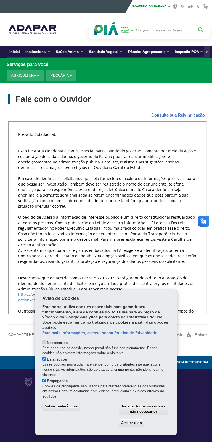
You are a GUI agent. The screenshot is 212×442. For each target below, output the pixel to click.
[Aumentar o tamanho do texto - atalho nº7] (190, 6)
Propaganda (57, 381)
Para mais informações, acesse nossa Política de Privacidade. (100, 333)
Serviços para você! (28, 64)
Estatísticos (57, 359)
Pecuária (60, 75)
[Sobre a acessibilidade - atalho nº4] (175, 6)
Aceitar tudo (131, 423)
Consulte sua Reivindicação (178, 115)
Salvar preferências (61, 406)
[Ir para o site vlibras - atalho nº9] (205, 6)
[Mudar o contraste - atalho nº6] (182, 6)
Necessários (57, 343)
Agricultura (24, 75)
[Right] (207, 52)
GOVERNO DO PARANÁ (150, 6)
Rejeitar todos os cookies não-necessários (143, 409)
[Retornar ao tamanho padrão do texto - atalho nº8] (198, 6)
